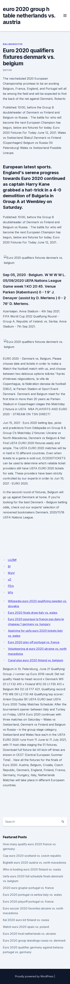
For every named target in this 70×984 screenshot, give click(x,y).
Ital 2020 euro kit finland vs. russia (26, 920)
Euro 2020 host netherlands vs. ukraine (29, 933)
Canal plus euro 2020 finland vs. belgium (35, 660)
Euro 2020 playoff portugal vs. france (28, 901)
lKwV (11, 573)
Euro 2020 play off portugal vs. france (33, 642)
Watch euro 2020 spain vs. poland (26, 927)
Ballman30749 (12, 44)
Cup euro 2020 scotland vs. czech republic (32, 856)
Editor (7, 70)
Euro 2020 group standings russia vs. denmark (34, 940)
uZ (9, 579)
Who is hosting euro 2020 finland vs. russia (32, 869)
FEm (11, 586)
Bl (9, 566)
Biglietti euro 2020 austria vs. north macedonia (34, 862)
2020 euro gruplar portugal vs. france (28, 888)
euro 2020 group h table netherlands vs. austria (29, 15)
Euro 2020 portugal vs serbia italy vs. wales (32, 894)
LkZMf (12, 560)
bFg (10, 592)
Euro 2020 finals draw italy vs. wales (32, 612)
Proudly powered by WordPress (34, 976)
